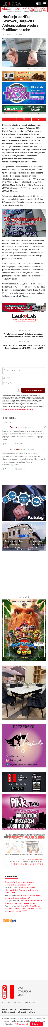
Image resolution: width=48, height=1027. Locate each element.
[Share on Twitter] (24, 119)
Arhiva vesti (22, 1012)
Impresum (13, 1009)
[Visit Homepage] (11, 3)
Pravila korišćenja (26, 1009)
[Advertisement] (24, 951)
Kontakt (4, 1009)
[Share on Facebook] (9, 119)
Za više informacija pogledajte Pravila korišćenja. (17, 409)
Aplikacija (32, 1012)
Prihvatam (36, 1024)
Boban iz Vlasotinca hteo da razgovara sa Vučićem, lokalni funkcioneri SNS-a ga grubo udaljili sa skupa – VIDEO (23, 908)
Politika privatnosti (8, 1012)
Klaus (7, 882)
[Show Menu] (44, 3)
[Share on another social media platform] (39, 119)
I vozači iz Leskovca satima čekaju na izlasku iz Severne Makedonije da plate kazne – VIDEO (22, 890)
